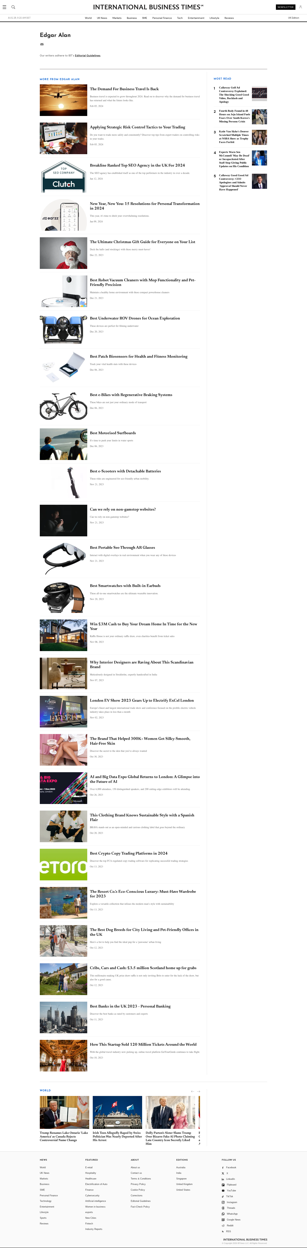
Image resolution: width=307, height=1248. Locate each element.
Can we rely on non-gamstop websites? (123, 510)
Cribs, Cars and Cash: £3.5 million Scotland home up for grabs (143, 968)
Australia (180, 1167)
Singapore (181, 1178)
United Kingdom (184, 1184)
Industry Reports (93, 1229)
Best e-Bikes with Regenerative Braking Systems (131, 395)
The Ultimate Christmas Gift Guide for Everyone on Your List (142, 242)
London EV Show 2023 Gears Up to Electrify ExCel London (142, 701)
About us (135, 1167)
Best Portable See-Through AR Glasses (122, 548)
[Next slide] (198, 1091)
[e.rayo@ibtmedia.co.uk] (42, 44)
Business (132, 18)
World (88, 18)
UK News (102, 18)
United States (183, 1190)
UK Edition (293, 18)
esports (89, 1212)
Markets (117, 18)
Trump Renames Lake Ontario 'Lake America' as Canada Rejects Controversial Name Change (64, 1137)
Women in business (95, 1206)
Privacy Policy (138, 1184)
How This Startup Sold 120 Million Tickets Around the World (143, 1045)
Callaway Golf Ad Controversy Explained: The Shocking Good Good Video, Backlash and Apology (234, 94)
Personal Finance (162, 18)
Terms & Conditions (141, 1178)
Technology (46, 1201)
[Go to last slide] (193, 1091)
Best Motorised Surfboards (113, 433)
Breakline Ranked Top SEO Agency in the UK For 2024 (137, 166)
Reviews (229, 18)
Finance (89, 1190)
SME (144, 18)
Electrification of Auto (96, 1184)
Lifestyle (214, 18)
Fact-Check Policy (140, 1206)
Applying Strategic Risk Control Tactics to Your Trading (137, 127)
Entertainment (196, 18)
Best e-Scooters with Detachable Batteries (125, 471)
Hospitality (90, 1173)
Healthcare (90, 1178)
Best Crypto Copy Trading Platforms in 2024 (129, 854)
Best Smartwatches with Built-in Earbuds (125, 586)
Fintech (89, 1223)
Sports (43, 1218)
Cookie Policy (138, 1190)
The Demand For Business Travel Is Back (124, 89)
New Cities (90, 1218)
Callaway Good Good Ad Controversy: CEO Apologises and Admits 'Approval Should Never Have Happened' (233, 182)
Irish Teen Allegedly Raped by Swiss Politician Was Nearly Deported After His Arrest (117, 1137)
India (178, 1173)
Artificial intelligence (95, 1201)
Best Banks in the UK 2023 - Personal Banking (130, 1007)
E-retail (89, 1167)
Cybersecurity (92, 1195)
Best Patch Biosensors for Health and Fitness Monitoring (138, 357)
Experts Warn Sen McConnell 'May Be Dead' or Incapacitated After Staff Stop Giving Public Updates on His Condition (234, 159)
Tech (180, 18)
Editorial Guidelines (87, 55)
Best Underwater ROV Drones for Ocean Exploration (135, 319)
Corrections (136, 1195)
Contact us (136, 1173)
